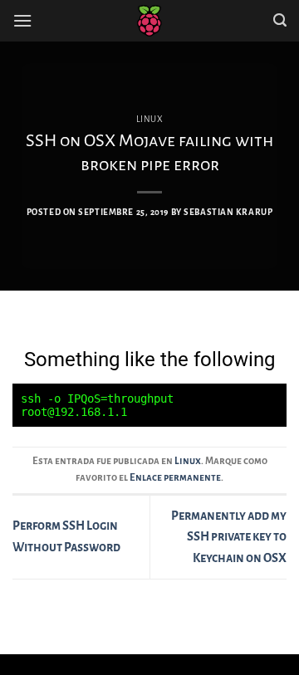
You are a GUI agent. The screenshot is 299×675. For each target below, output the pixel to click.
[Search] (280, 20)
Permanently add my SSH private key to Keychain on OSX (229, 537)
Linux (150, 119)
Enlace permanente (175, 477)
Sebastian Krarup (228, 212)
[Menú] (22, 20)
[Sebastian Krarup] (149, 21)
